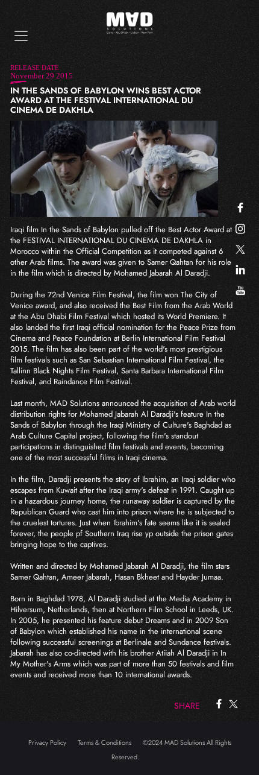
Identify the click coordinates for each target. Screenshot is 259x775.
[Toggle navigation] (21, 35)
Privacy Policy (47, 742)
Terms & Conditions (104, 742)
